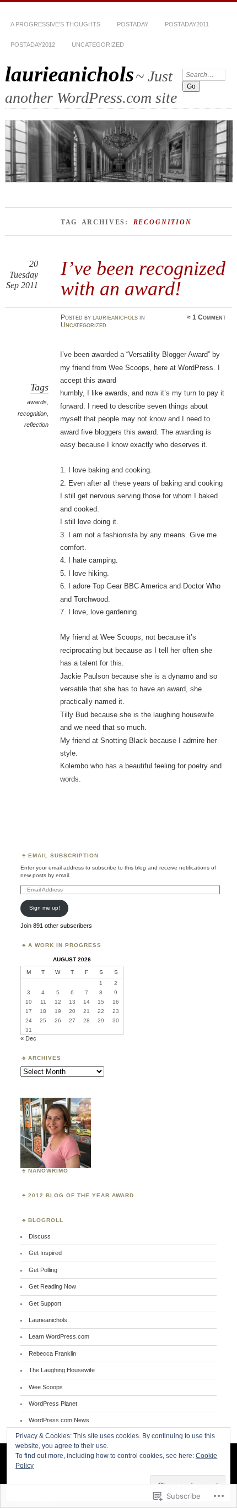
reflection (36, 424)
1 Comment (209, 317)
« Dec (28, 1038)
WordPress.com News (59, 1420)
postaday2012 (32, 44)
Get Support (45, 1303)
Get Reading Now (52, 1286)
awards (37, 402)
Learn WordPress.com (59, 1336)
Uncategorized (98, 44)
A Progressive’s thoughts (55, 24)
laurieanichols (69, 74)
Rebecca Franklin (52, 1353)
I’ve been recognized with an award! (143, 278)
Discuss (40, 1236)
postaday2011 (187, 24)
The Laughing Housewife (62, 1370)
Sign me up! (44, 908)
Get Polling (43, 1270)
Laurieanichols (48, 1320)
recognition (32, 413)
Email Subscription (63, 855)
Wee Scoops (46, 1387)
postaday (132, 24)
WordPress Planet (53, 1403)
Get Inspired (45, 1253)
